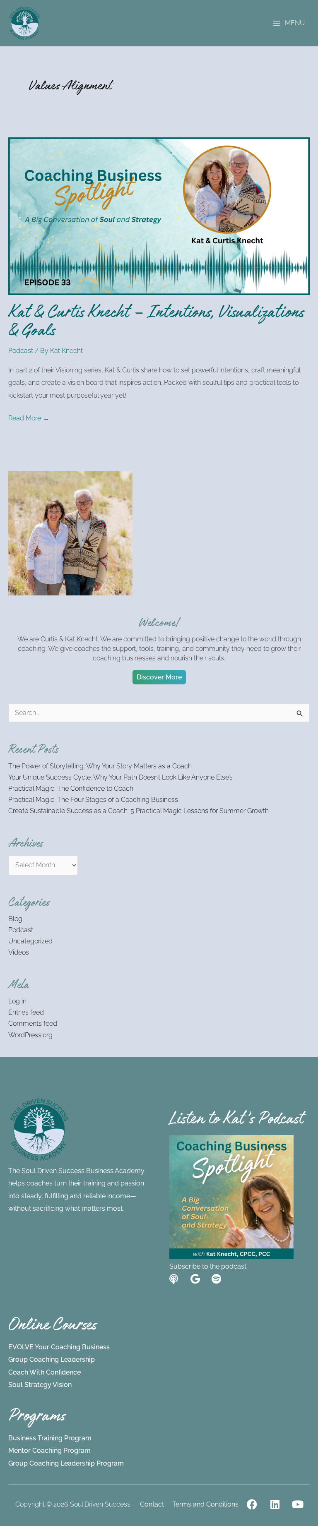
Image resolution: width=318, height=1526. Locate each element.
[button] (159, 677)
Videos (18, 952)
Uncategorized (30, 941)
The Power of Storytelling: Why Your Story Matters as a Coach (100, 766)
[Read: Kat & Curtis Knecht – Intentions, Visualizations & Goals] (159, 216)
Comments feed (32, 1023)
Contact (152, 1504)
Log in (17, 1001)
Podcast (20, 351)
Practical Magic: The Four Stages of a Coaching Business (93, 800)
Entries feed (26, 1012)
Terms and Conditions (205, 1504)
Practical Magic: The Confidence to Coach (70, 788)
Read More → (28, 417)
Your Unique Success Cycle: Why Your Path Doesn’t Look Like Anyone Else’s (120, 777)
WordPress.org (30, 1035)
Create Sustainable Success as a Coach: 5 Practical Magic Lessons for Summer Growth (138, 811)
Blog (15, 919)
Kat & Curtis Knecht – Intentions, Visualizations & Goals (156, 323)
